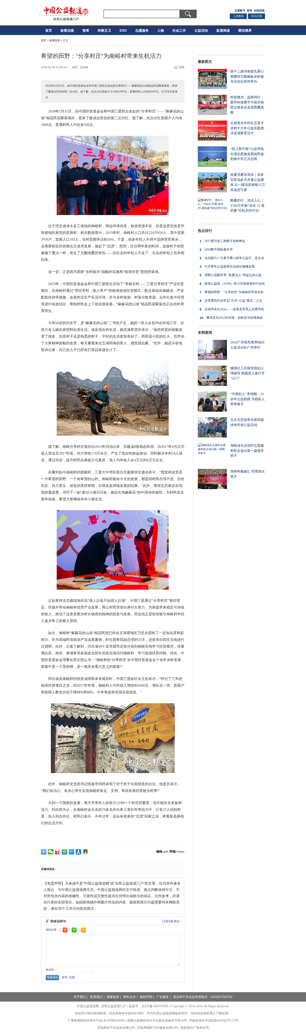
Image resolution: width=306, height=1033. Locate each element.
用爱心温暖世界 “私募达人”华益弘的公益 (230, 275)
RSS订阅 (256, 16)
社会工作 (179, 30)
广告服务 (162, 997)
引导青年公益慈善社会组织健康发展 (227, 266)
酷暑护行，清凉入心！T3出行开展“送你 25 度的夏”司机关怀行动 (247, 205)
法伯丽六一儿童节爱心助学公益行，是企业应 (231, 259)
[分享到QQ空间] (64, 852)
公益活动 (201, 30)
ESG (123, 30)
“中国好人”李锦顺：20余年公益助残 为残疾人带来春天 (247, 399)
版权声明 (146, 997)
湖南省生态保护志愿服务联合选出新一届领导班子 (247, 450)
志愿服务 (142, 30)
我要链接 (113, 997)
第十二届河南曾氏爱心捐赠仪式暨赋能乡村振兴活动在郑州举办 (247, 76)
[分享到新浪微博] (57, 852)
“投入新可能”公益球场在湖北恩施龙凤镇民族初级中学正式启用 (247, 154)
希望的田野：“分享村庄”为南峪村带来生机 (232, 292)
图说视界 (245, 30)
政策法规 (67, 30)
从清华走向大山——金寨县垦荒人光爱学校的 (231, 310)
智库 (85, 30)
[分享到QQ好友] (85, 852)
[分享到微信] (51, 852)
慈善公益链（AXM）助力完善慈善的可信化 (232, 284)
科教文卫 (104, 30)
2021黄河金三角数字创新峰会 (222, 241)
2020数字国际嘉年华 (216, 249)
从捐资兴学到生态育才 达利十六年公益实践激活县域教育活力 (247, 128)
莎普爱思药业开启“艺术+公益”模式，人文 (231, 301)
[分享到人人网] (78, 852)
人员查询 (238, 16)
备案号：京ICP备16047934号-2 (150, 1006)
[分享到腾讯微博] (71, 852)
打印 (181, 67)
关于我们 (79, 997)
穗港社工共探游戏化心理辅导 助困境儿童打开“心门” (247, 373)
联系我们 (96, 997)
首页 (48, 30)
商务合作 (129, 997)
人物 (160, 30)
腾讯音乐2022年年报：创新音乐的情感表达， (230, 319)
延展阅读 (223, 30)
